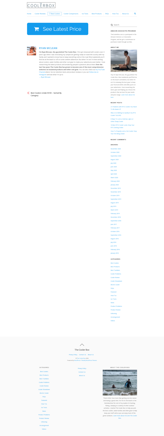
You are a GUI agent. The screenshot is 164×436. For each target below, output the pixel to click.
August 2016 (115, 239)
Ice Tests (85, 14)
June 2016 (114, 246)
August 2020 (115, 159)
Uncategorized (115, 317)
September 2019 (116, 199)
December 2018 (116, 217)
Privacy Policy (73, 355)
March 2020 (114, 177)
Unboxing (114, 313)
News (112, 303)
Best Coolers (55, 14)
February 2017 (115, 228)
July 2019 (113, 206)
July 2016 (113, 242)
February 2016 (115, 249)
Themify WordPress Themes (89, 360)
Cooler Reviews (40, 14)
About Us (125, 14)
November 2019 (116, 192)
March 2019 (114, 210)
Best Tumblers (115, 270)
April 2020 (114, 174)
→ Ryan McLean (44, 77)
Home (29, 14)
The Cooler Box (81, 358)
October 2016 (115, 231)
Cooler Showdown (116, 281)
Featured (113, 292)
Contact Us (82, 355)
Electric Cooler (115, 285)
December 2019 (116, 188)
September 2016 (116, 235)
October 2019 (115, 195)
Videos (113, 321)
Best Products (97, 14)
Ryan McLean (48, 48)
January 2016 (115, 253)
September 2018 (116, 221)
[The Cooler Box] (41, 7)
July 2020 (113, 163)
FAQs (107, 14)
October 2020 (115, 152)
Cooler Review (115, 277)
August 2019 (115, 203)
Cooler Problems (116, 274)
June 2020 (114, 167)
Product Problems (116, 306)
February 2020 (115, 181)
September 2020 (116, 156)
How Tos (115, 14)
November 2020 (116, 149)
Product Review (115, 310)
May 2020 (114, 170)
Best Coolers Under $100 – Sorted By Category (46, 94)
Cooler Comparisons (71, 14)
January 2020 (115, 185)
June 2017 (114, 224)
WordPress (77, 360)
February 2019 (115, 213)
